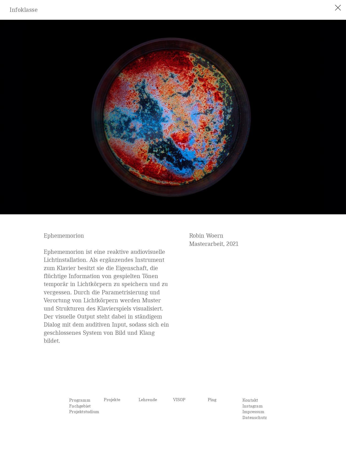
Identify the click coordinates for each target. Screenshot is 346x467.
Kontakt (250, 400)
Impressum (253, 411)
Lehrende (148, 399)
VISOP (179, 399)
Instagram (252, 405)
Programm (79, 400)
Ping (212, 399)
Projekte (112, 399)
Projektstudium (84, 411)
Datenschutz (254, 417)
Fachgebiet (80, 405)
